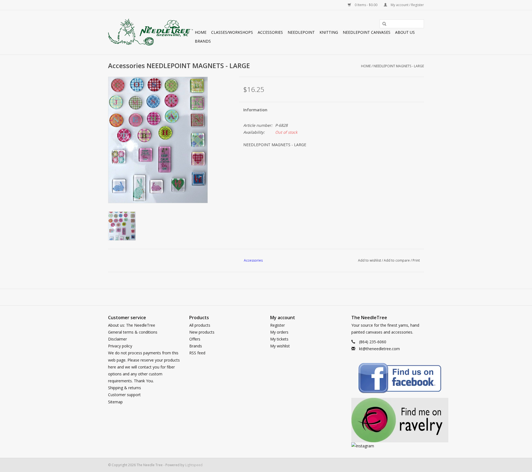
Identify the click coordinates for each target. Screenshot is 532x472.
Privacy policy (120, 346)
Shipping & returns (124, 387)
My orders (279, 332)
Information (255, 109)
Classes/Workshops (232, 32)
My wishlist (280, 346)
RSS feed (197, 352)
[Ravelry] (387, 420)
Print (416, 260)
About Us (405, 32)
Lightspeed (194, 465)
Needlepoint (301, 32)
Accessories (270, 32)
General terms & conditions (132, 332)
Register (277, 325)
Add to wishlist (369, 260)
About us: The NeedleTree (131, 325)
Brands (203, 41)
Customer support (124, 394)
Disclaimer (117, 339)
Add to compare (397, 260)
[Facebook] (387, 379)
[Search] (382, 24)
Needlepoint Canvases (366, 32)
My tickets (279, 339)
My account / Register (407, 4)
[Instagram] (387, 445)
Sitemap (115, 401)
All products (199, 325)
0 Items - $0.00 (366, 4)
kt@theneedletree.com (379, 348)
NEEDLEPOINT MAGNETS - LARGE (399, 66)
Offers (194, 339)
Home (200, 32)
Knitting (328, 32)
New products (201, 332)
